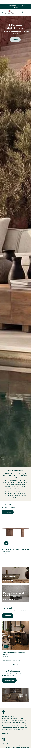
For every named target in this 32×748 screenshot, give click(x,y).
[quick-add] (6, 543)
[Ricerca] (22, 14)
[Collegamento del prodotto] (15, 533)
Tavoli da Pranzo (5, 558)
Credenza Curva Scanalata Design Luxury (13, 652)
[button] (2, 14)
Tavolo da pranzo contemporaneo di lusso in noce (14, 550)
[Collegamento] (15, 575)
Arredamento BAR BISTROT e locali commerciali (11, 659)
